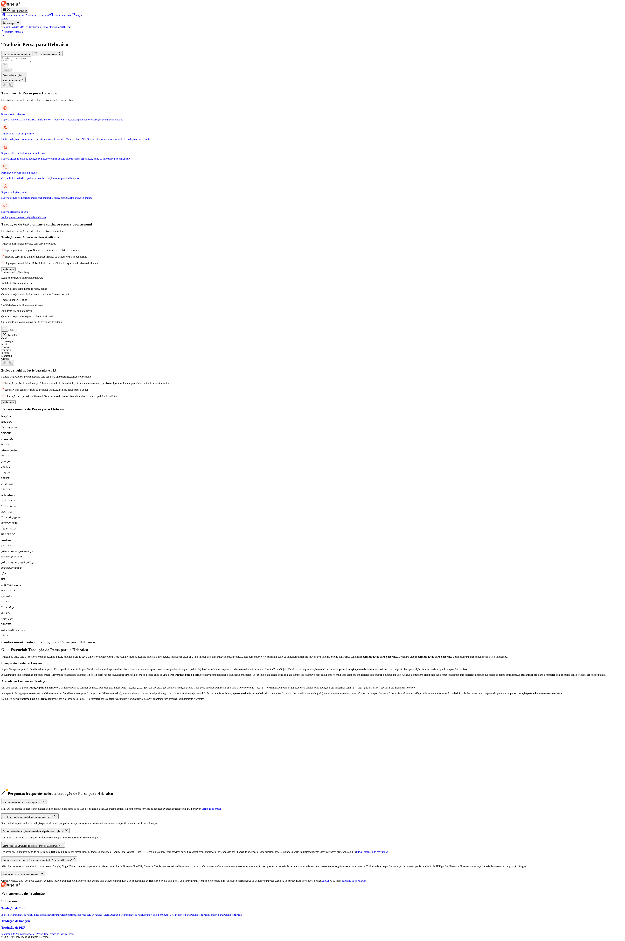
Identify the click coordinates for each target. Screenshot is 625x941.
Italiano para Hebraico (12, 771)
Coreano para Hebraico (13, 741)
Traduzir (6, 70)
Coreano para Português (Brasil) (225, 914)
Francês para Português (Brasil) (193, 914)
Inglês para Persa (10, 727)
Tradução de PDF (62, 15)
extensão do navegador (375, 851)
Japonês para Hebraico (13, 735)
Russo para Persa (10, 779)
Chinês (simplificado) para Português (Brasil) (55, 914)
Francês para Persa (11, 762)
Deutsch (29, 27)
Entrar (4, 18)
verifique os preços (211, 808)
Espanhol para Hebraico (13, 753)
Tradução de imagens (38, 15)
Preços (78, 15)
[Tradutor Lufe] (312, 4)
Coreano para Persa (11, 744)
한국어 (21, 27)
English (5, 27)
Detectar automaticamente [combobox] (15, 54)
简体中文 (65, 27)
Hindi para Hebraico (11, 788)
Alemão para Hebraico (13, 747)
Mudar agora (8, 269)
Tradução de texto (14, 15)
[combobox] (14, 74)
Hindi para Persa (9, 791)
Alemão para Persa (11, 750)
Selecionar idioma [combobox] (49, 54)
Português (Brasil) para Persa (16, 768)
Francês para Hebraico (12, 759)
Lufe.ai (325, 880)
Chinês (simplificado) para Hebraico (19, 730)
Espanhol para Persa (11, 756)
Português (55, 27)
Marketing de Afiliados (13, 934)
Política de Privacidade (36, 934)
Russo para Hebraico (12, 776)
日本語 (13, 27)
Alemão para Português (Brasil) (126, 914)
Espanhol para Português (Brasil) (160, 914)
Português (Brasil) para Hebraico (18, 765)
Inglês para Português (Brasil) (16, 914)
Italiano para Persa (10, 773)
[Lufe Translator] (312, 885)
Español (37, 27)
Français (46, 27)
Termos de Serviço (58, 934)
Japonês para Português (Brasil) (94, 914)
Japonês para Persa (11, 738)
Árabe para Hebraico (12, 782)
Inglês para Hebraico (12, 724)
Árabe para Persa (10, 785)
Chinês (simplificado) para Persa (18, 732)
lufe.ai (359, 851)
